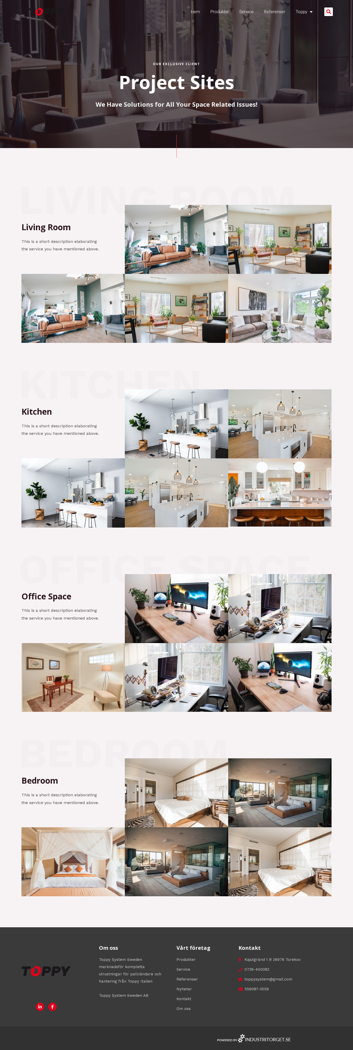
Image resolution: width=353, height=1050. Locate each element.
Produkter (219, 11)
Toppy (301, 11)
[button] (328, 11)
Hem (195, 11)
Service (246, 11)
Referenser (274, 11)
